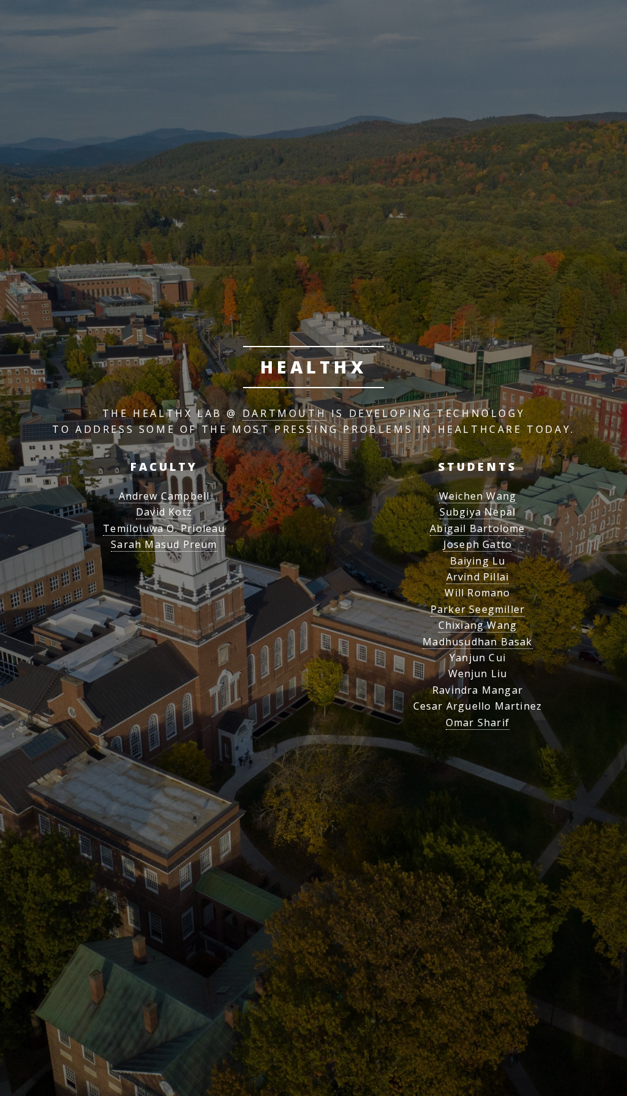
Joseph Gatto (477, 544)
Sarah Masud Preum (164, 544)
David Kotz (164, 512)
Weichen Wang (477, 496)
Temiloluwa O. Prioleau (164, 528)
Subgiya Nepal (478, 512)
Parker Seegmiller (477, 609)
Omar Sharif (477, 722)
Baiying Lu (478, 561)
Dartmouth (284, 413)
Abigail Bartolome (477, 528)
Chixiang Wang (477, 625)
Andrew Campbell (164, 496)
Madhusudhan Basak (477, 641)
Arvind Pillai (477, 577)
